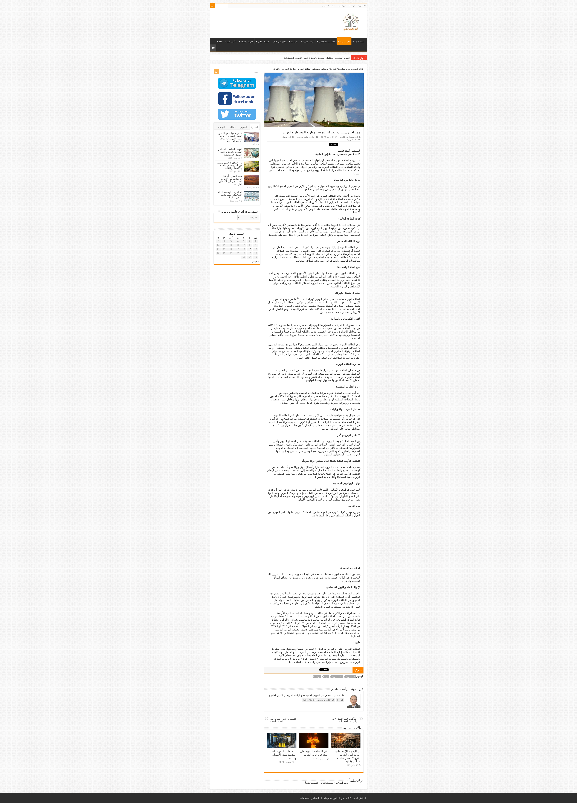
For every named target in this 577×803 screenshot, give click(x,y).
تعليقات (232, 127)
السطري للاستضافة (309, 798)
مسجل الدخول (326, 783)
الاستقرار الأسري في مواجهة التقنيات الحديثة (283, 719)
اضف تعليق (286, 137)
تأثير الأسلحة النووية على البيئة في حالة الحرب (314, 753)
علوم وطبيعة (345, 42)
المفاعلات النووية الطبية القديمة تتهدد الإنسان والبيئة (282, 755)
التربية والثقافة (247, 42)
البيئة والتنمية (308, 42)
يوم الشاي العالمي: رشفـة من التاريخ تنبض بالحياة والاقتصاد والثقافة (316, 58)
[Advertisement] (267, 18)
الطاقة (333, 69)
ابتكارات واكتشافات (327, 42)
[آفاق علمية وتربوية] (351, 22)
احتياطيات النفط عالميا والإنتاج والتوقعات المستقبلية (344, 719)
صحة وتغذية (359, 42)
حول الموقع (342, 6)
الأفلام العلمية (230, 42)
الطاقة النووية (350, 677)
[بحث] (212, 5)
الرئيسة (352, 6)
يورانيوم (317, 677)
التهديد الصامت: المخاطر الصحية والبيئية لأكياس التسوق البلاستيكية (230, 152)
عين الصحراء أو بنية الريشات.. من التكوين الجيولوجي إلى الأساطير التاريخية (230, 180)
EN (220, 42)
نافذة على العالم (279, 42)
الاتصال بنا (362, 6)
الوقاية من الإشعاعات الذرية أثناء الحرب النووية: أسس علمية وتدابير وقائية (347, 756)
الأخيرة (254, 127)
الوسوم (221, 127)
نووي (326, 677)
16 (249, 249)
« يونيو (255, 261)
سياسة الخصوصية (328, 6)
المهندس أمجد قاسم (349, 137)
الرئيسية (356, 69)
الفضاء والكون (263, 42)
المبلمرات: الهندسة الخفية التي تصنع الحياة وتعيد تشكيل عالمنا (229, 195)
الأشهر (244, 127)
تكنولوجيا (294, 42)
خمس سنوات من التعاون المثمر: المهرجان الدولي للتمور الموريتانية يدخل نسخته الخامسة (230, 137)
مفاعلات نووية (337, 677)
